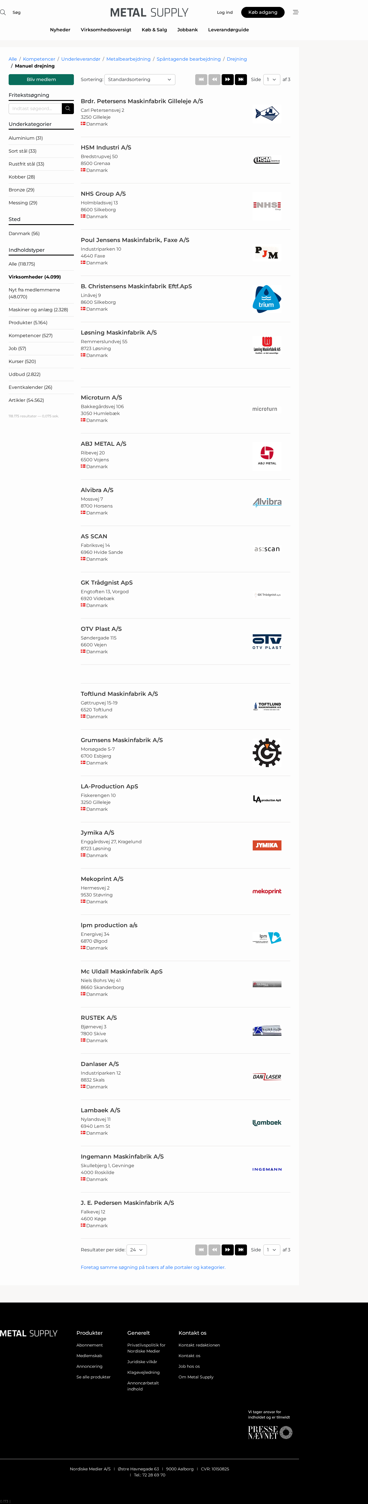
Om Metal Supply (196, 1377)
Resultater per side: (103, 1250)
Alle (13, 59)
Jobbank (187, 29)
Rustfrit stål (26, 164)
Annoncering (89, 1366)
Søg (17, 12)
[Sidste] (241, 79)
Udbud (25, 374)
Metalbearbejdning (128, 59)
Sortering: (92, 79)
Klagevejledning (143, 1372)
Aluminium (26, 138)
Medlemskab (89, 1355)
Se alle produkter (93, 1377)
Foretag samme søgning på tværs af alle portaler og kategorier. (153, 1267)
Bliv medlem (41, 79)
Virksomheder (35, 277)
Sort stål (23, 151)
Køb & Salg (154, 29)
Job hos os (189, 1366)
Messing (23, 202)
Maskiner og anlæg (38, 309)
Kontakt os (189, 1355)
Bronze (21, 190)
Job (17, 348)
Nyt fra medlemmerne (34, 293)
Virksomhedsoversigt (106, 29)
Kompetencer (39, 59)
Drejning (237, 59)
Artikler (26, 400)
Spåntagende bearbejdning (189, 59)
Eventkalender (30, 387)
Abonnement (89, 1345)
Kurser (22, 361)
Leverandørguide (228, 29)
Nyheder (60, 29)
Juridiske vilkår (142, 1361)
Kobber (22, 177)
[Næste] (228, 79)
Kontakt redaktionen (199, 1345)
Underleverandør (80, 59)
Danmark (24, 233)
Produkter (28, 322)
